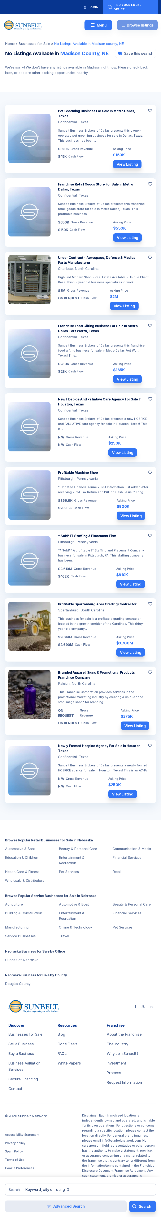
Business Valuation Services (24, 1066)
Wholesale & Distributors (24, 880)
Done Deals (67, 1044)
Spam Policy (14, 1151)
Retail (117, 872)
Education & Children (21, 857)
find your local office (128, 7)
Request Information (124, 1082)
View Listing (127, 164)
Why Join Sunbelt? (122, 1053)
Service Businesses (20, 936)
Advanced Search (69, 1206)
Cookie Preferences (19, 1168)
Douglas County (18, 984)
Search (14, 1190)
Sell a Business (21, 1044)
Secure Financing (23, 1079)
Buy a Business (21, 1053)
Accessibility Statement (22, 1134)
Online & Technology (75, 927)
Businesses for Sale (34, 44)
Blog (61, 1034)
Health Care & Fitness (22, 872)
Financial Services (127, 857)
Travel (64, 936)
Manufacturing (17, 927)
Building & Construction (23, 913)
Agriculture (14, 904)
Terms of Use (15, 1159)
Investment (116, 1063)
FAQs (62, 1053)
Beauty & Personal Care (78, 849)
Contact (15, 1088)
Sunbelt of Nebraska (21, 960)
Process (114, 1073)
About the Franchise (124, 1034)
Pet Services (69, 872)
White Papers (69, 1063)
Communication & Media (132, 849)
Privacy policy (15, 1143)
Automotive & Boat (20, 849)
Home (10, 44)
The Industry (117, 1044)
